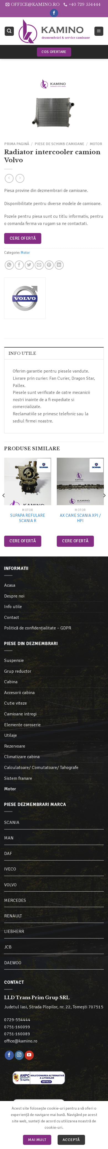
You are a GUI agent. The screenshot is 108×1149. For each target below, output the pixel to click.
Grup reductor (17, 671)
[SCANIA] (43, 465)
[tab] (54, 353)
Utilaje (10, 735)
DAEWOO (12, 963)
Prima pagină (16, 143)
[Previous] (4, 506)
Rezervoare (14, 746)
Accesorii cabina (19, 692)
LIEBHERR (14, 931)
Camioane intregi (20, 714)
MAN (9, 838)
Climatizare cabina (22, 757)
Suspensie (14, 660)
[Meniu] (99, 31)
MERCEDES (15, 900)
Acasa (9, 585)
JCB (8, 947)
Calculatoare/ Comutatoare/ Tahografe (41, 767)
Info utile (22, 353)
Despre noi (14, 596)
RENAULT (13, 916)
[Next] (104, 506)
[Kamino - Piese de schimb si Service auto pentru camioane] (54, 31)
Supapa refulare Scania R (27, 518)
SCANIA (11, 822)
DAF (8, 853)
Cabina (10, 682)
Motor (96, 143)
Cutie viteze (15, 703)
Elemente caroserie (22, 725)
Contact (11, 617)
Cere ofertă (23, 238)
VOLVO (10, 885)
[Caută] (9, 31)
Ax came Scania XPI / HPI (80, 518)
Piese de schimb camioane (59, 143)
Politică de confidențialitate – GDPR (37, 628)
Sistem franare (18, 778)
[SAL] (38, 1077)
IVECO (10, 869)
